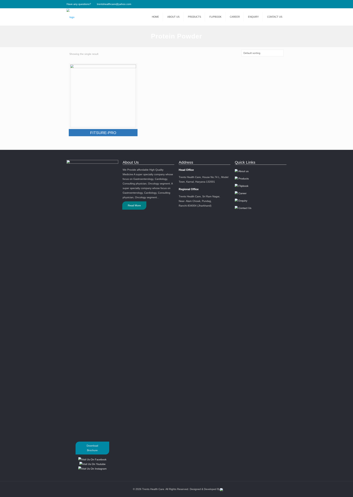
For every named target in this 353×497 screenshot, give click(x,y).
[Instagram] (284, 4)
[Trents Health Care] (70, 17)
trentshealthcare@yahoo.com (114, 4)
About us (243, 171)
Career (242, 193)
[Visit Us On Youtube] (92, 464)
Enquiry (242, 200)
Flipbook (243, 185)
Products (243, 178)
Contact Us (244, 208)
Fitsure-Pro (103, 133)
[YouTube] (279, 4)
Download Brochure (92, 448)
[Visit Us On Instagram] (92, 468)
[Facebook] (275, 4)
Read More (134, 205)
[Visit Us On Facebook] (92, 459)
